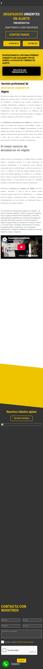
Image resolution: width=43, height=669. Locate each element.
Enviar (21, 660)
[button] (40, 3)
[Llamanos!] (5, 664)
